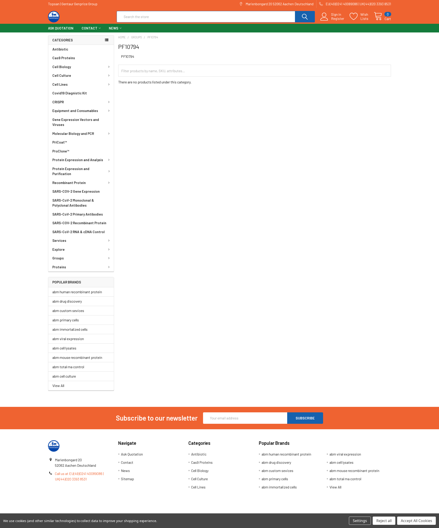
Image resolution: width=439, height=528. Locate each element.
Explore (58, 249)
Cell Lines (60, 84)
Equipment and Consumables (75, 111)
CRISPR (58, 102)
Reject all (384, 520)
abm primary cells (65, 320)
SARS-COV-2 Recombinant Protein (79, 223)
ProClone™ (60, 151)
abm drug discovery (67, 301)
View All (58, 385)
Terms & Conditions (91, 511)
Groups (58, 258)
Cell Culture (61, 75)
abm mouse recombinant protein (77, 357)
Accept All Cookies (416, 520)
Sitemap (127, 479)
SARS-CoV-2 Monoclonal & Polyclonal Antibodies (73, 203)
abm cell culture (64, 376)
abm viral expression (68, 338)
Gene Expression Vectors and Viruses (75, 122)
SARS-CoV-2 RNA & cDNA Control (78, 232)
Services (59, 240)
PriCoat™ (59, 142)
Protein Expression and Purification (70, 171)
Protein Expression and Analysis (77, 160)
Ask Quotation (60, 28)
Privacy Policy (348, 511)
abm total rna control (68, 367)
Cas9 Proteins (63, 58)
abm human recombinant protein (77, 292)
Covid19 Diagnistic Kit (69, 93)
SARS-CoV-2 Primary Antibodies (77, 214)
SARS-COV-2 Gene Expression (76, 191)
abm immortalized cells (70, 329)
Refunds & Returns (262, 511)
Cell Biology (61, 67)
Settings (360, 520)
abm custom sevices (68, 310)
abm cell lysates (64, 348)
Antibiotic (60, 49)
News (113, 28)
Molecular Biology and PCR (73, 133)
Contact (89, 28)
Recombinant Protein (69, 183)
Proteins (59, 267)
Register (337, 18)
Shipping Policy (176, 511)
